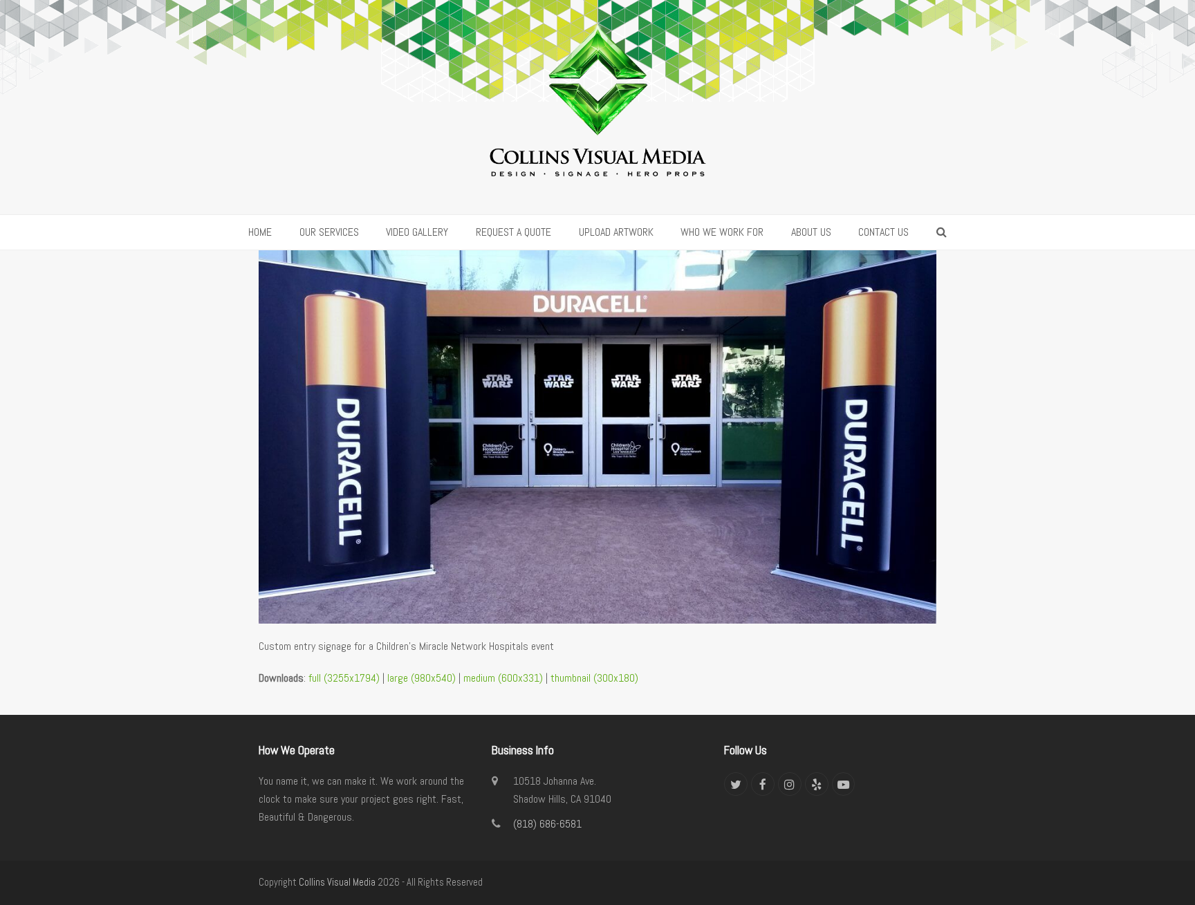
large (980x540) (421, 678)
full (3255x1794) (344, 678)
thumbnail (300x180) (594, 678)
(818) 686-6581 (547, 824)
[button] (941, 232)
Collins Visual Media (337, 882)
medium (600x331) (503, 678)
